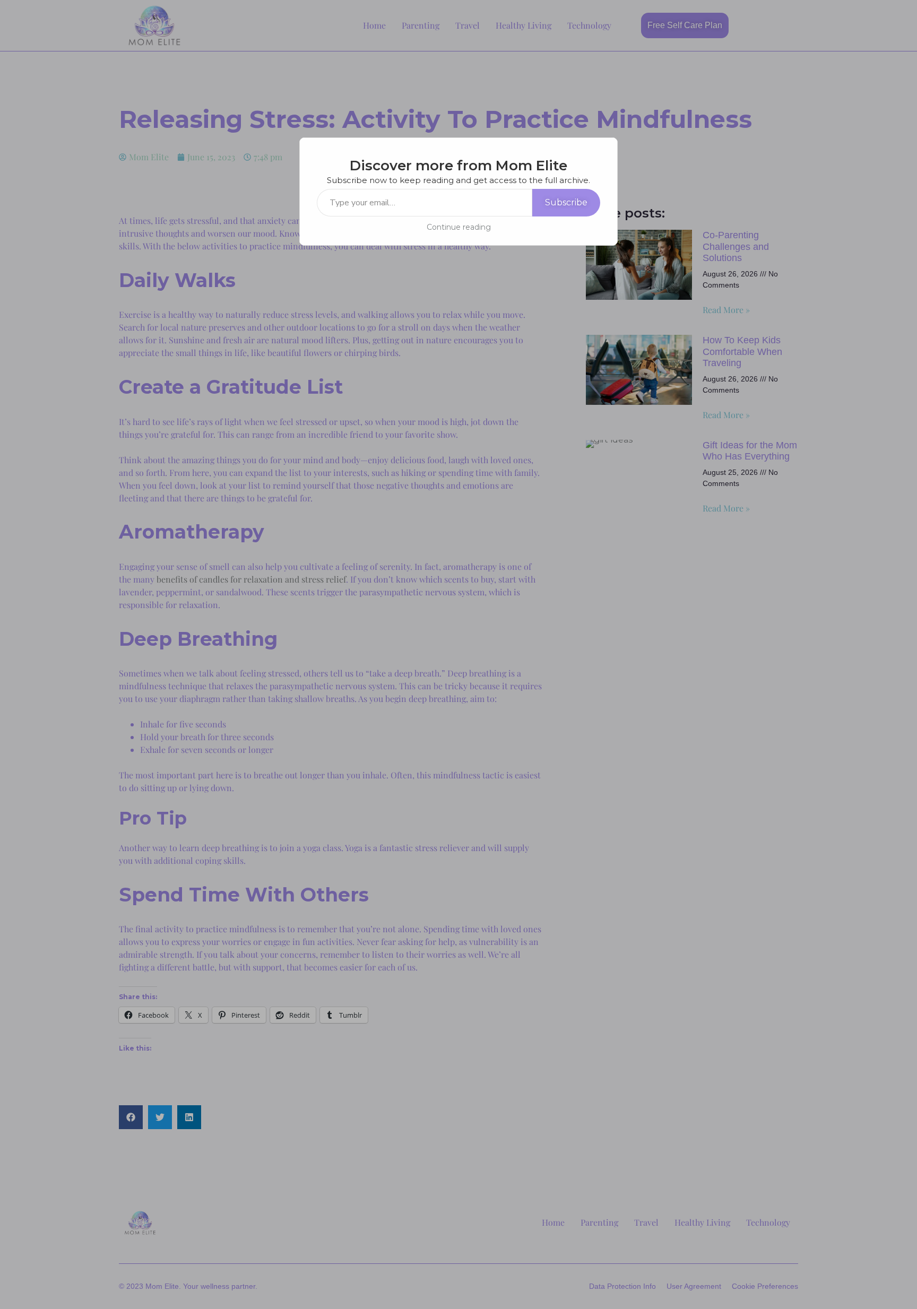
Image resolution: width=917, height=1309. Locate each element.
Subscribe (566, 202)
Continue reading (459, 227)
